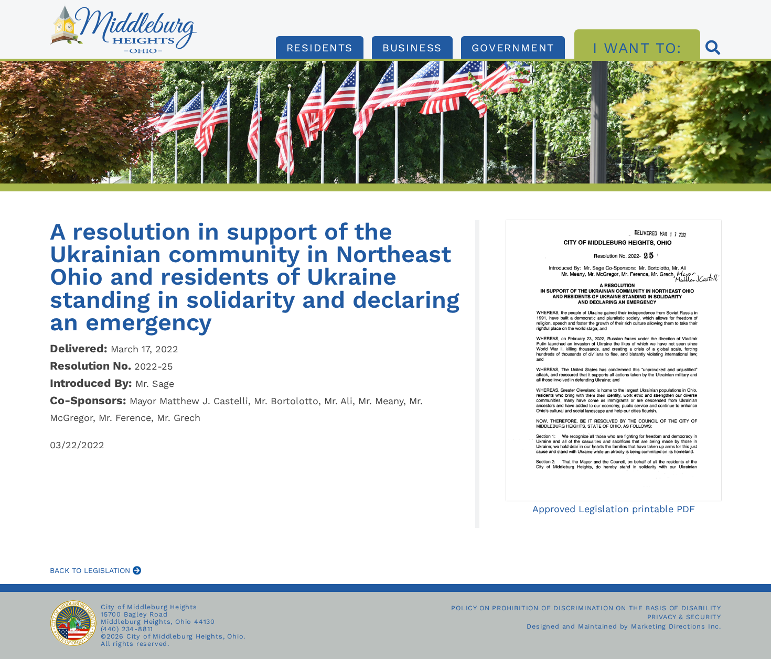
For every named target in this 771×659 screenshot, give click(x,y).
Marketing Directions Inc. (676, 626)
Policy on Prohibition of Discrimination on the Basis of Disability (586, 608)
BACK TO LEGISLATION (91, 570)
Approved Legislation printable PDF (613, 508)
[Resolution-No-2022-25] (123, 8)
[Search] (713, 49)
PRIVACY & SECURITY (684, 617)
